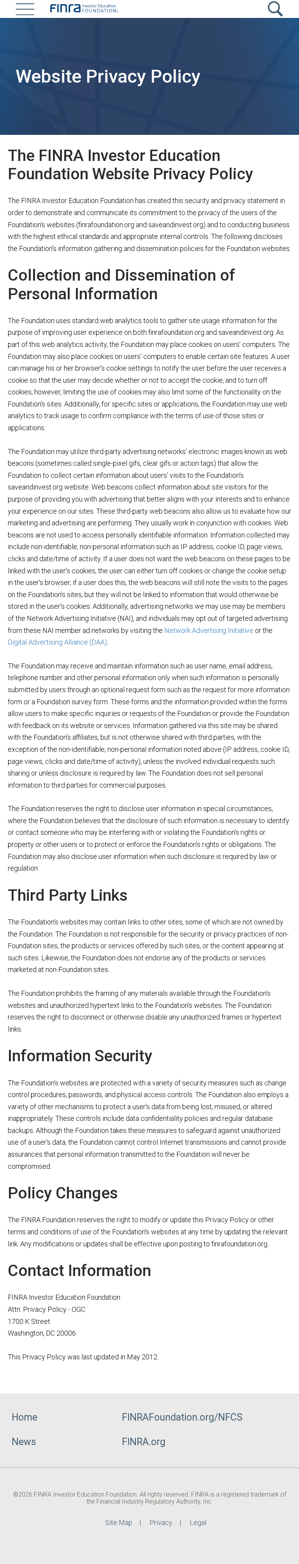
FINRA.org (143, 1441)
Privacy (161, 1522)
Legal (198, 1522)
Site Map (118, 1522)
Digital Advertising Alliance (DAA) (57, 642)
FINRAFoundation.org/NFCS (182, 1417)
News (24, 1441)
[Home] (83, 9)
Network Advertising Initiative (208, 630)
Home (24, 1417)
